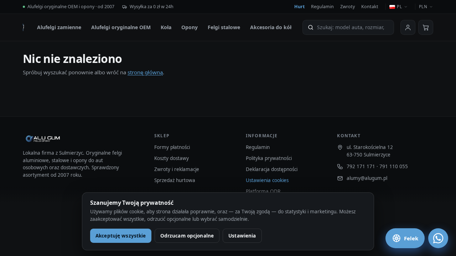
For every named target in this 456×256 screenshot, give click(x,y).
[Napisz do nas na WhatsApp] (438, 238)
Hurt (299, 7)
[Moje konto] (407, 27)
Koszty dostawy (171, 158)
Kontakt (369, 7)
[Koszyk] (425, 27)
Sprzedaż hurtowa (174, 180)
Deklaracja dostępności (271, 169)
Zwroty (347, 7)
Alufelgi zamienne (59, 27)
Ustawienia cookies (267, 180)
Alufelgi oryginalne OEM (121, 27)
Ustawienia (242, 236)
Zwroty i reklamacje (176, 169)
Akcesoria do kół (270, 27)
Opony (189, 27)
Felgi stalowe (224, 27)
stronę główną (145, 72)
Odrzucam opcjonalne (187, 236)
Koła (166, 27)
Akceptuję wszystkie (120, 236)
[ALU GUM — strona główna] (23, 27)
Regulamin (322, 7)
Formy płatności (172, 147)
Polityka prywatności (269, 158)
